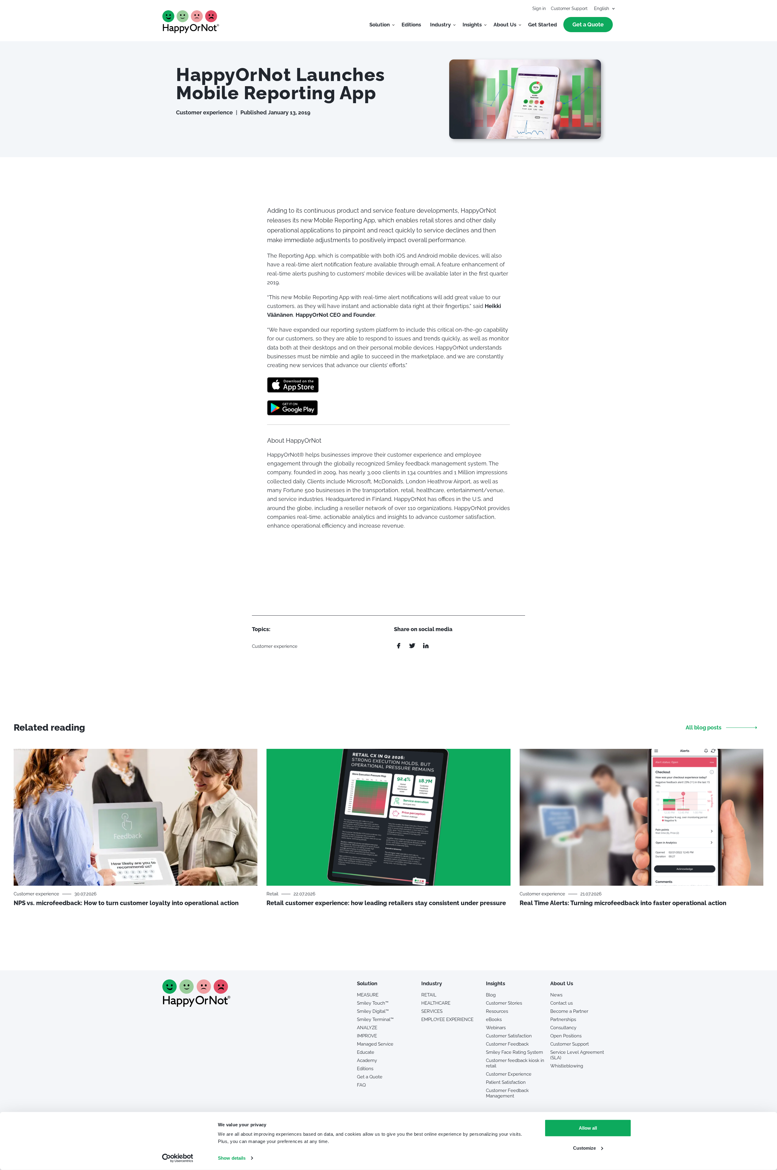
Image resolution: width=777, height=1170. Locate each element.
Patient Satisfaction (506, 1082)
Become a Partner (569, 1011)
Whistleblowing (566, 1066)
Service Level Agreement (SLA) (577, 1055)
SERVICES (432, 1011)
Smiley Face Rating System (514, 1052)
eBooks (494, 1019)
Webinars (496, 1027)
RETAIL (428, 995)
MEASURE (367, 995)
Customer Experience (508, 1074)
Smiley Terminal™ (375, 1019)
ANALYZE (367, 1027)
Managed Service (375, 1044)
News (556, 995)
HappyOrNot (190, 21)
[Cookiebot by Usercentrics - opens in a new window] (177, 1158)
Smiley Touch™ (372, 1003)
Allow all (588, 1128)
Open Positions (566, 1036)
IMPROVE (367, 1036)
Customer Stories (504, 1003)
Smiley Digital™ (373, 1011)
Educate (365, 1052)
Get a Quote (588, 24)
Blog (491, 995)
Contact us (561, 1003)
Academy (367, 1060)
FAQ (361, 1085)
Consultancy (563, 1027)
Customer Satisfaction (509, 1036)
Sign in (539, 8)
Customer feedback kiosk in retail (515, 1063)
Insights (472, 25)
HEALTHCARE (435, 1003)
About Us (505, 25)
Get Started (542, 25)
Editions (411, 25)
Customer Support (569, 8)
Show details (232, 1158)
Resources (497, 1011)
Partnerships (563, 1019)
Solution (379, 25)
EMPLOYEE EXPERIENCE (447, 1019)
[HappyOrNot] (196, 1005)
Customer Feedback (507, 1044)
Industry (440, 25)
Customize (584, 1147)
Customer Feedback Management (507, 1093)
